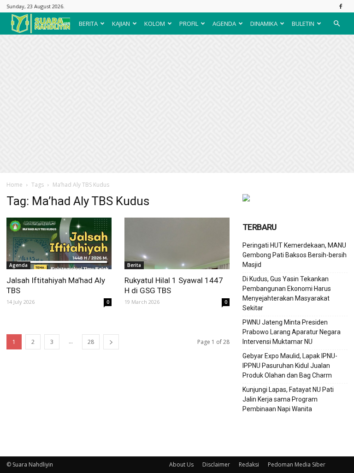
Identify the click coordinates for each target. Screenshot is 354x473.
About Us (181, 464)
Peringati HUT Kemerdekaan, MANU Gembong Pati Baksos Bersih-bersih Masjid (294, 255)
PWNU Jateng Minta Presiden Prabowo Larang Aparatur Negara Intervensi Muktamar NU (291, 332)
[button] (336, 23)
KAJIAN (121, 23)
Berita (134, 265)
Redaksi (249, 464)
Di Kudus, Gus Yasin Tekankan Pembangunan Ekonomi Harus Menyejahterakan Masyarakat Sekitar (286, 293)
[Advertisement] (177, 103)
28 (91, 342)
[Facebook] (341, 6)
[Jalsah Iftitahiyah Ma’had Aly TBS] (59, 243)
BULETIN (303, 23)
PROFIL (188, 23)
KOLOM (154, 23)
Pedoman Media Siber (296, 464)
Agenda (18, 265)
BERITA (88, 23)
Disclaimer (216, 464)
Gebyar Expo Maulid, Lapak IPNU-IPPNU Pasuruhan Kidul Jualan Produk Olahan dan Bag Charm (289, 365)
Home (14, 185)
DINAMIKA (263, 23)
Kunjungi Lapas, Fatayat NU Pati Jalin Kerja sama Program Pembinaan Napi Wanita (288, 399)
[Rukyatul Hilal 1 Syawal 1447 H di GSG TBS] (177, 243)
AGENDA (224, 23)
